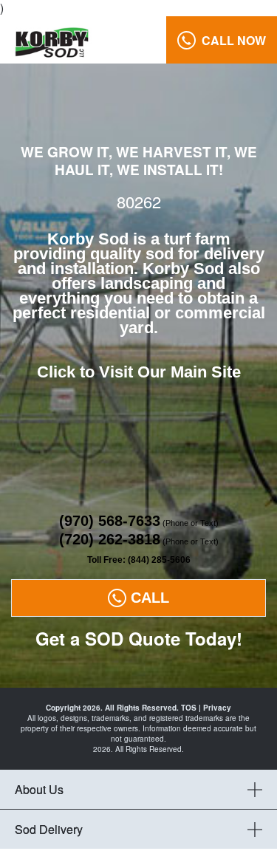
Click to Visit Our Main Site (139, 372)
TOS (188, 707)
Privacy (217, 707)
